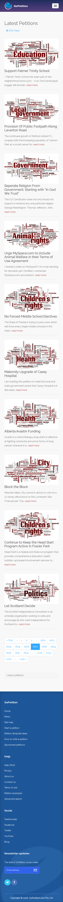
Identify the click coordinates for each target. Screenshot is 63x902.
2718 (39, 652)
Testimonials (10, 819)
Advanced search (13, 799)
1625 (17, 646)
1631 (17, 652)
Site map (8, 722)
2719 (48, 652)
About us (9, 776)
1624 (8, 646)
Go (35, 870)
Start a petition (11, 728)
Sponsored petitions (14, 745)
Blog (6, 841)
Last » (23, 659)
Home (7, 711)
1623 (52, 640)
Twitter (7, 830)
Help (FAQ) (9, 765)
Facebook (9, 825)
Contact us (10, 782)
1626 (26, 646)
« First (9, 640)
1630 (8, 652)
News (7, 716)
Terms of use (10, 787)
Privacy (8, 770)
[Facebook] (14, 882)
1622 (43, 640)
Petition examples (13, 793)
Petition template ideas (15, 733)
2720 (9, 659)
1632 (26, 652)
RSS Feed (13, 30)
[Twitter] (7, 882)
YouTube (8, 836)
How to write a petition (15, 739)
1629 (53, 646)
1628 (44, 646)
